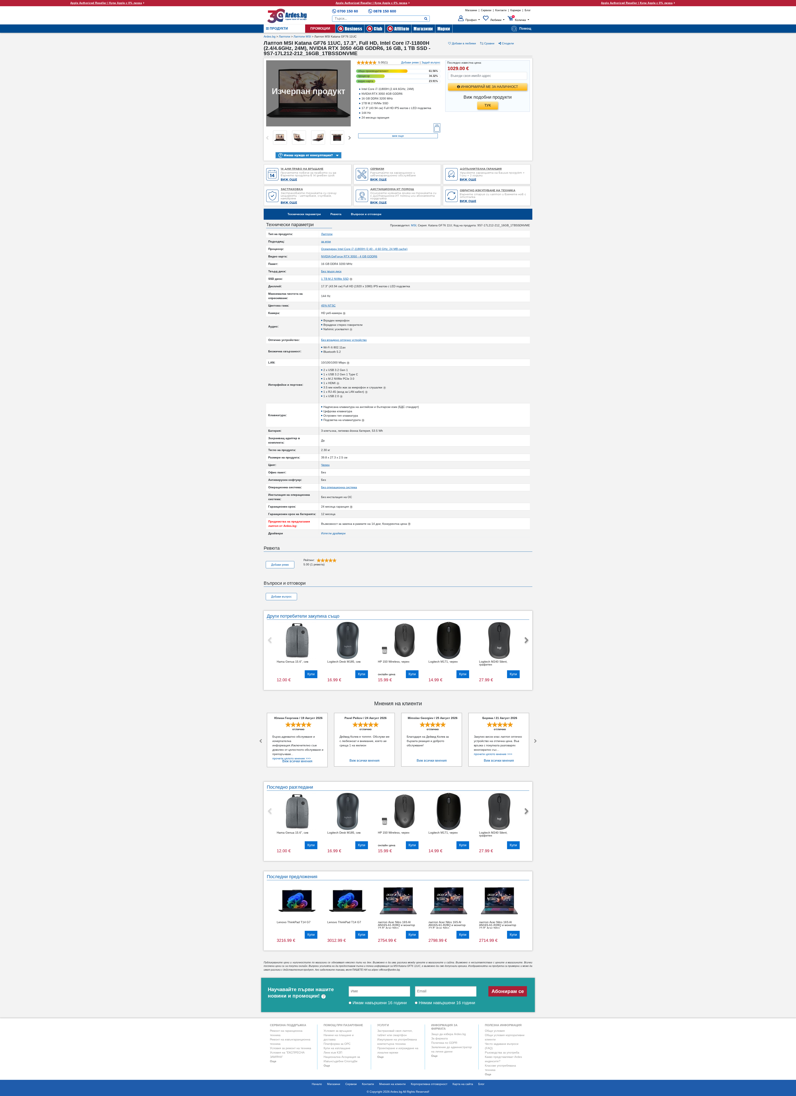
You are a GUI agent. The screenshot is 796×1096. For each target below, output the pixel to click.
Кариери (515, 10)
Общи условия (495, 1030)
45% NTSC (328, 305)
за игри (326, 241)
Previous (267, 138)
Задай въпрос (430, 62)
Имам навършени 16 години (379, 1002)
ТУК (487, 105)
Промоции (320, 28)
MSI (413, 225)
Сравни (488, 43)
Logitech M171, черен (443, 661)
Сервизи (486, 10)
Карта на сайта (463, 1084)
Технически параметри (304, 214)
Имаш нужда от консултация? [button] (308, 155)
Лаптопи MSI (302, 36)
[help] (323, 996)
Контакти (500, 10)
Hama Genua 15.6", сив (292, 661)
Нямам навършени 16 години (446, 1002)
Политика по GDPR (444, 1042)
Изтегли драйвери (333, 533)
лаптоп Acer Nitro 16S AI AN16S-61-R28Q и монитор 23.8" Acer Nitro (396, 925)
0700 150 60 (347, 11)
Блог (528, 10)
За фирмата (439, 1038)
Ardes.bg (269, 36)
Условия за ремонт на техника (290, 1048)
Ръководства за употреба (502, 1052)
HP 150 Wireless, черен (393, 661)
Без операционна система (339, 487)
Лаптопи (284, 36)
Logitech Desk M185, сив (343, 661)
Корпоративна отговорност (429, 1084)
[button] (469, 20)
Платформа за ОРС (337, 1043)
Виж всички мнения (297, 761)
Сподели (507, 43)
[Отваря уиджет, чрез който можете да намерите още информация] (768, 1072)
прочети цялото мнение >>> (291, 758)
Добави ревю (410, 62)
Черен (325, 465)
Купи (311, 674)
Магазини (471, 10)
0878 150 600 (384, 11)
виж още (398, 135)
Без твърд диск (331, 271)
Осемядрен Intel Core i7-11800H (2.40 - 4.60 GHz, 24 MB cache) (364, 249)
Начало (317, 1084)
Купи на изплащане (337, 1048)
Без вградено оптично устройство (344, 340)
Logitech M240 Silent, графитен (493, 663)
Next (350, 138)
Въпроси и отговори (366, 214)
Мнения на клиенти (392, 1084)
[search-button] (426, 18)
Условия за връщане (338, 1030)
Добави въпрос (281, 596)
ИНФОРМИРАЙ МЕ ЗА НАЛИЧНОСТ (489, 87)
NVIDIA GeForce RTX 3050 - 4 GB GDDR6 (349, 256)
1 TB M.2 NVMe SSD (335, 278)
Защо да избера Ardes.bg (448, 1034)
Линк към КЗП (333, 1052)
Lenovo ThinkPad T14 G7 (294, 922)
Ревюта (335, 214)
